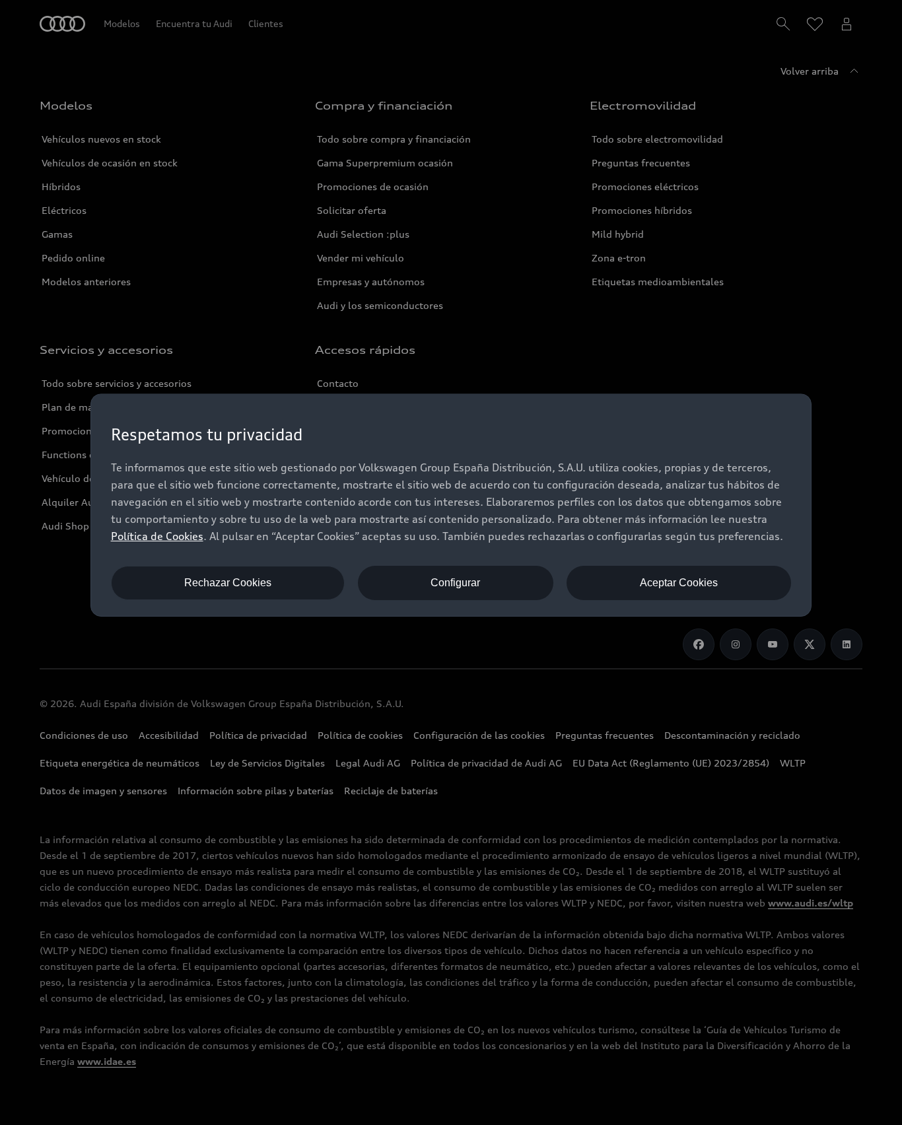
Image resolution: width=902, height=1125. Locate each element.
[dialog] (451, 505)
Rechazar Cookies (227, 582)
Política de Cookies (157, 536)
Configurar (455, 582)
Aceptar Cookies (679, 582)
